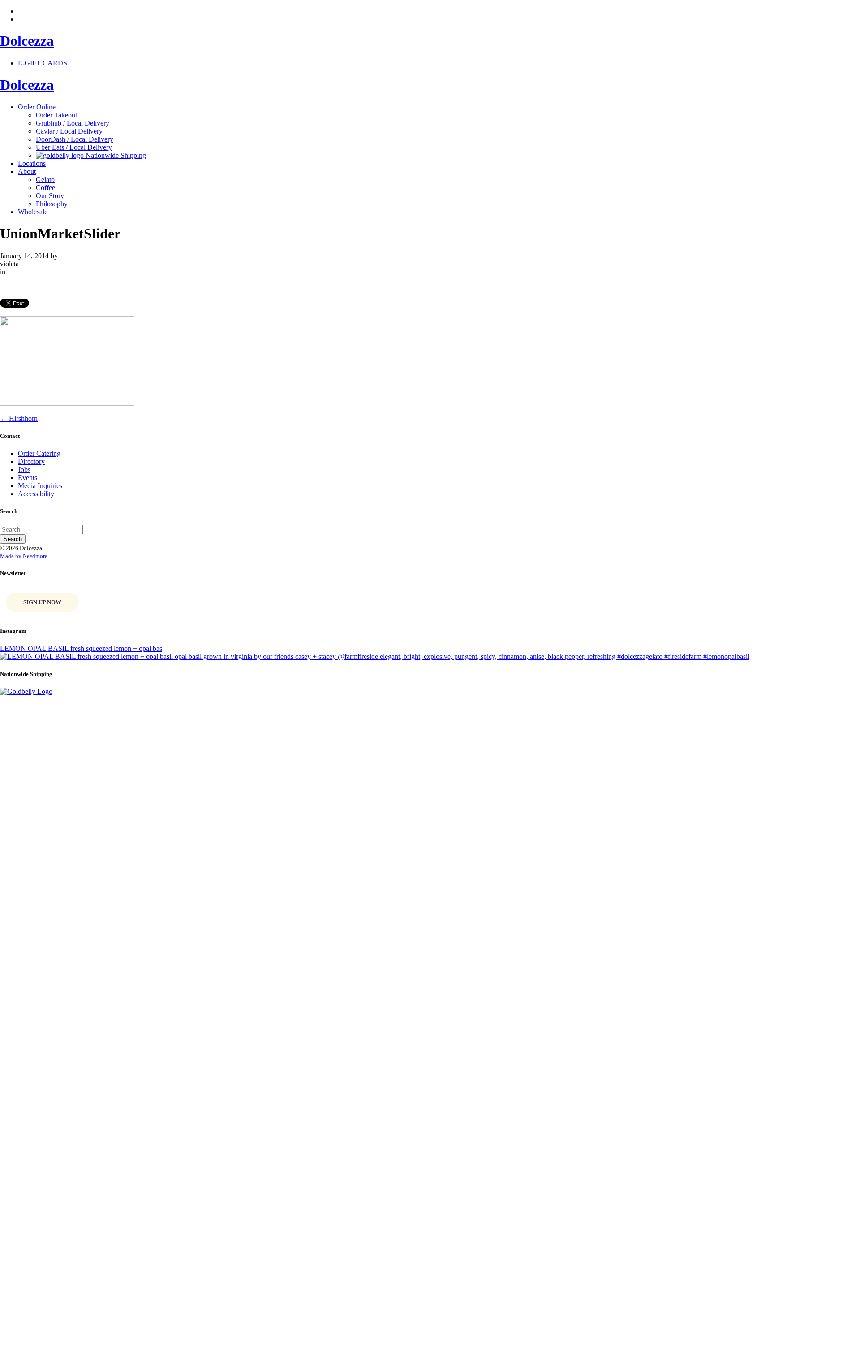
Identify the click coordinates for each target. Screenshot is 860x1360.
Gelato (45, 179)
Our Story (50, 195)
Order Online (37, 107)
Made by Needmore (23, 556)
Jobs (24, 469)
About (27, 171)
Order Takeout (56, 115)
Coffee (45, 187)
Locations (32, 163)
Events (27, 477)
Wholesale (32, 212)
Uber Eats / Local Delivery (74, 147)
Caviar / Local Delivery (69, 131)
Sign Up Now (42, 602)
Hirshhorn (19, 418)
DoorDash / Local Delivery (74, 139)
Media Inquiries (40, 485)
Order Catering (39, 453)
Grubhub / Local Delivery (72, 123)
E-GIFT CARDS (42, 63)
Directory (31, 461)
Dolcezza (27, 41)
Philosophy (52, 204)
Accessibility (36, 494)
